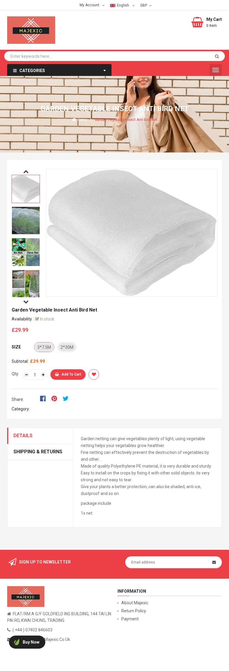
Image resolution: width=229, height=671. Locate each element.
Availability (22, 319)
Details (23, 435)
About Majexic (134, 602)
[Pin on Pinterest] (56, 398)
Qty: (15, 373)
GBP (144, 5)
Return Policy (133, 610)
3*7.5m (44, 347)
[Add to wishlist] (94, 374)
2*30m (67, 347)
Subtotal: (20, 361)
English (123, 5)
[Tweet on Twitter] (67, 398)
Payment (130, 618)
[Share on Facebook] (45, 398)
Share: (18, 399)
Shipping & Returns (37, 451)
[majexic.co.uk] (25, 596)
